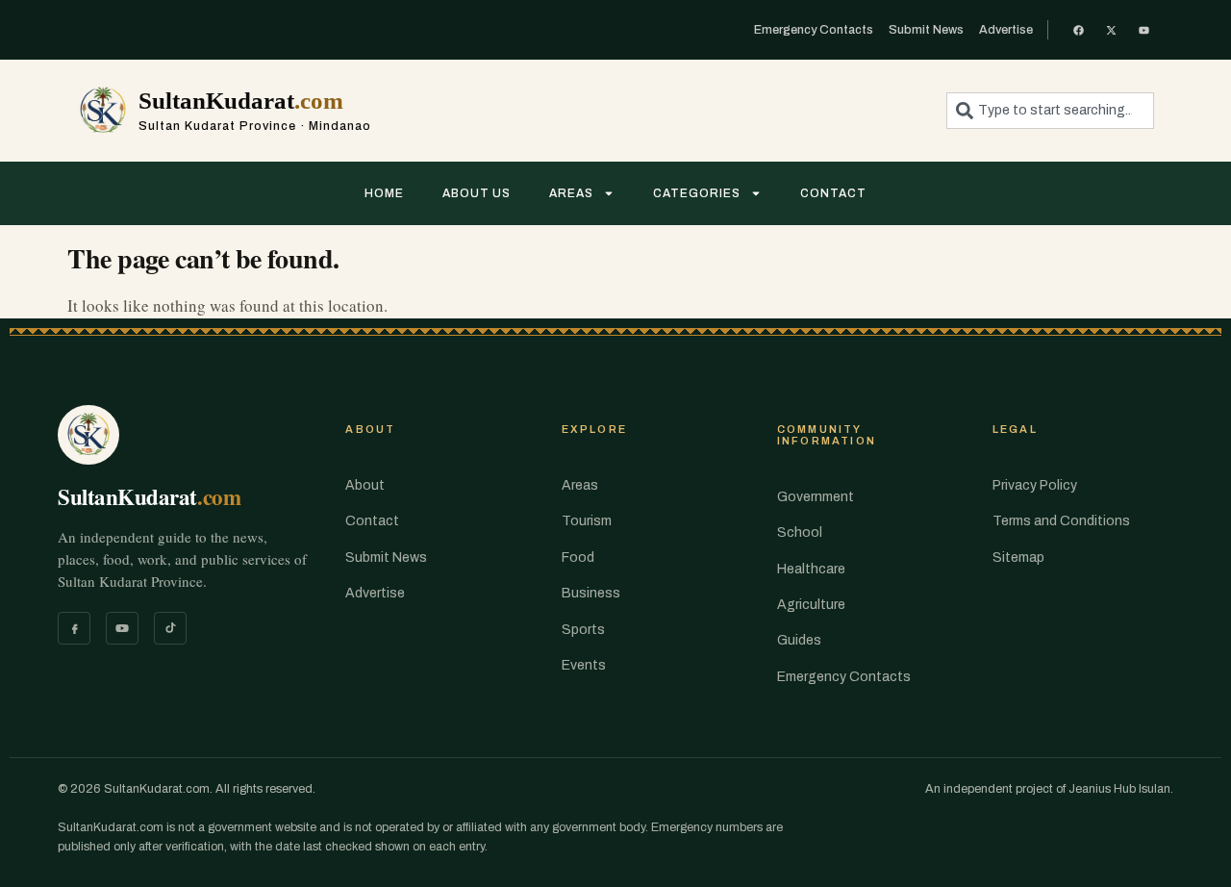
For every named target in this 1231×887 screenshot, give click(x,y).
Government (815, 497)
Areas (571, 193)
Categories (697, 193)
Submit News (386, 557)
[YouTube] (122, 628)
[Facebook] (74, 628)
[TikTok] (170, 628)
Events (584, 665)
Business (591, 593)
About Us (476, 193)
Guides (799, 640)
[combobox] (1050, 110)
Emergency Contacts (844, 677)
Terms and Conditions (1061, 521)
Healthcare (811, 569)
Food (578, 557)
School (799, 532)
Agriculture (811, 604)
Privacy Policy (1034, 485)
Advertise (375, 593)
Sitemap (1018, 557)
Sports (583, 629)
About (365, 485)
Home (384, 193)
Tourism (587, 521)
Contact (833, 193)
